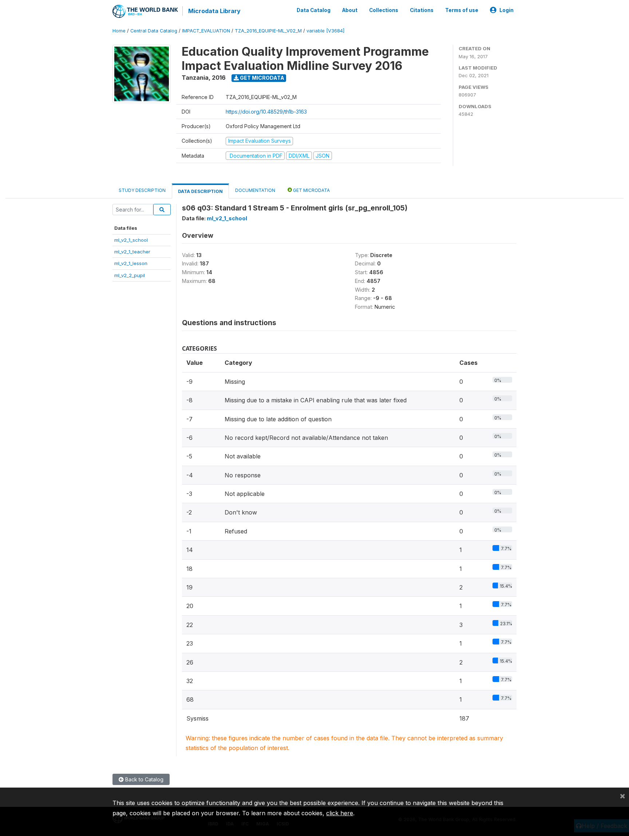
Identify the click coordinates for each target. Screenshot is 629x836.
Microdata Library (214, 11)
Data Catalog (314, 10)
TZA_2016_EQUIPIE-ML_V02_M (268, 30)
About (349, 10)
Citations (422, 10)
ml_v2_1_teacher (132, 252)
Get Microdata (261, 78)
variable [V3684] (325, 30)
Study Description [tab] (142, 190)
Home (119, 30)
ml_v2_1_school (131, 240)
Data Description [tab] (200, 191)
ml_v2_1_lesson (130, 263)
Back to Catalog (143, 779)
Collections (383, 10)
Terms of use (461, 10)
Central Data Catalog (153, 30)
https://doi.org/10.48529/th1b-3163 (266, 112)
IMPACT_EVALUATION (206, 30)
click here (339, 813)
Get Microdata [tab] (311, 190)
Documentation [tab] (255, 190)
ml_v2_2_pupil (129, 275)
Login (506, 10)
